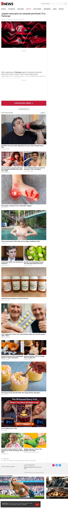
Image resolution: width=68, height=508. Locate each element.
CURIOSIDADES (47, 9)
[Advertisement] (23, 61)
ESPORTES (28, 9)
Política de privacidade (10, 466)
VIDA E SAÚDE (20, 9)
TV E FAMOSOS (11, 9)
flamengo (11, 460)
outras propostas (19, 460)
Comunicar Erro (23, 109)
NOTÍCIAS (3, 9)
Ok (37, 504)
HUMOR (54, 9)
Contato (3, 466)
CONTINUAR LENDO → (23, 103)
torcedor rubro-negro (30, 460)
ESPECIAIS (61, 9)
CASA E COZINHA (37, 9)
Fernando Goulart (20, 19)
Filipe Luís (5, 460)
